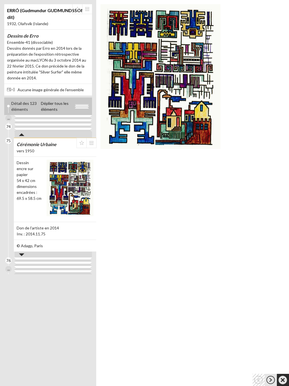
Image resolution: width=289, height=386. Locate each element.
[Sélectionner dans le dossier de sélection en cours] (77, 9)
